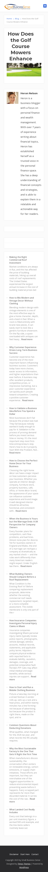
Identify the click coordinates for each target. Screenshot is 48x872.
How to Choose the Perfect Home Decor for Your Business (23, 463)
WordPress (24, 867)
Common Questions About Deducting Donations (22, 726)
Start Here (25, 854)
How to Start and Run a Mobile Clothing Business (22, 689)
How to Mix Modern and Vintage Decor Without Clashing (21, 300)
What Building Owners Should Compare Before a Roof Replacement (22, 576)
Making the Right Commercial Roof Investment (18, 260)
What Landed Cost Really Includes (22, 811)
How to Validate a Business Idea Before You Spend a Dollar (23, 411)
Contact (35, 854)
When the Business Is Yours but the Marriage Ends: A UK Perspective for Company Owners (23, 523)
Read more (27, 339)
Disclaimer (14, 854)
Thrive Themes (24, 863)
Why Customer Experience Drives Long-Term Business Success (23, 350)
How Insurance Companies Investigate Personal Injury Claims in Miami (23, 623)
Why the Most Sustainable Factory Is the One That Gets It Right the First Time (23, 751)
